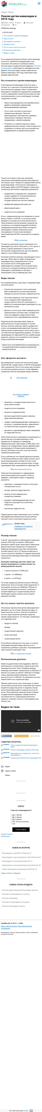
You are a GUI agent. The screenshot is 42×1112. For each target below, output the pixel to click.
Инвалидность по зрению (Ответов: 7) (17, 861)
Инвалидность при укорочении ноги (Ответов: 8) (21, 865)
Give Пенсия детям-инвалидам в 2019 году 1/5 (32, 736)
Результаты (5, 836)
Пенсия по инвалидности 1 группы (16, 894)
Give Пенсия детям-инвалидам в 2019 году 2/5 (33, 736)
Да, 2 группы (17, 817)
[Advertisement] (21, 154)
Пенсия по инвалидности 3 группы (16, 902)
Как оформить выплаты (12, 41)
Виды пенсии (8, 38)
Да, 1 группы (17, 815)
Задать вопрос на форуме (10, 873)
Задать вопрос (10, 771)
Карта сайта (5, 926)
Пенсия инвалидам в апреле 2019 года (25, 750)
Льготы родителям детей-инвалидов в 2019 (24, 746)
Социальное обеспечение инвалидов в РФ (26, 758)
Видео (7, 766)
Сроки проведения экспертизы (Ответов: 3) (19, 869)
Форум (7, 775)
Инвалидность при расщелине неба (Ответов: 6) (21, 857)
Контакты (13, 926)
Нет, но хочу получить (20, 821)
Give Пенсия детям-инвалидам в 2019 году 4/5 (37, 736)
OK (31, 1110)
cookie (26, 1110)
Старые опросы (7, 834)
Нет (13, 824)
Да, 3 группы (17, 819)
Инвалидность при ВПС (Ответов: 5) (16, 853)
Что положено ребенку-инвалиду (21, 395)
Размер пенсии (9, 44)
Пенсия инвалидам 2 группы (13, 906)
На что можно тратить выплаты (15, 47)
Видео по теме (9, 53)
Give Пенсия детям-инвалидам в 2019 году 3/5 (35, 736)
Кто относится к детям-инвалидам (16, 36)
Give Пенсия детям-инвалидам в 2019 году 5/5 (39, 736)
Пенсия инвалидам (10, 898)
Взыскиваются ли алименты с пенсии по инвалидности (25, 754)
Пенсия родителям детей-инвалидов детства (20, 890)
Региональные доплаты (12, 50)
